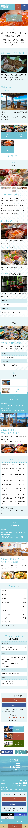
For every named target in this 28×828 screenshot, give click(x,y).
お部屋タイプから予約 (9, 709)
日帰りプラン (14, 705)
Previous (1, 180)
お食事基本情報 (12, 156)
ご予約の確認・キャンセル (10, 711)
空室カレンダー (21, 709)
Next (27, 180)
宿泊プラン (14, 700)
